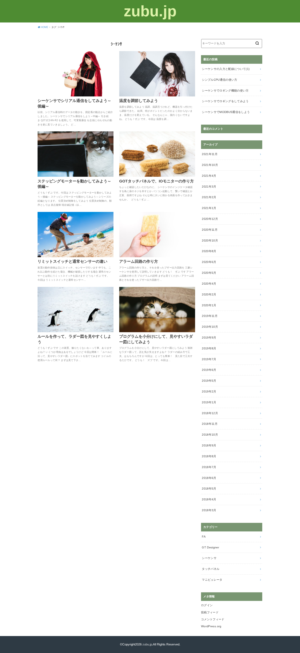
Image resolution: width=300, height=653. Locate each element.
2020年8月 (209, 251)
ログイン (207, 605)
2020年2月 (209, 294)
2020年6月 (209, 262)
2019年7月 (209, 359)
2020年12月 (210, 218)
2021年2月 (209, 197)
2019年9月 (209, 337)
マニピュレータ (212, 579)
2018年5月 (209, 488)
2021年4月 (209, 175)
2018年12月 (210, 413)
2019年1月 (209, 402)
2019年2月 (209, 391)
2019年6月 (209, 369)
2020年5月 (209, 272)
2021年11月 (210, 154)
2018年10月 (210, 434)
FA (204, 536)
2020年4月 (209, 283)
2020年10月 (210, 240)
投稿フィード (210, 612)
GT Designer (210, 547)
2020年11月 (210, 229)
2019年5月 (209, 380)
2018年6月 (209, 478)
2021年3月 (209, 186)
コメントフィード (212, 619)
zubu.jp (150, 11)
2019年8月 (209, 348)
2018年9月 (209, 445)
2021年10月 (210, 165)
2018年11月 (210, 423)
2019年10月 (210, 326)
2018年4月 (209, 499)
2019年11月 (210, 316)
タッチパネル (210, 568)
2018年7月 (209, 467)
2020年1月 (209, 305)
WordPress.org (211, 626)
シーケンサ (209, 558)
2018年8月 (209, 456)
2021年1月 (209, 208)
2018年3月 (209, 510)
